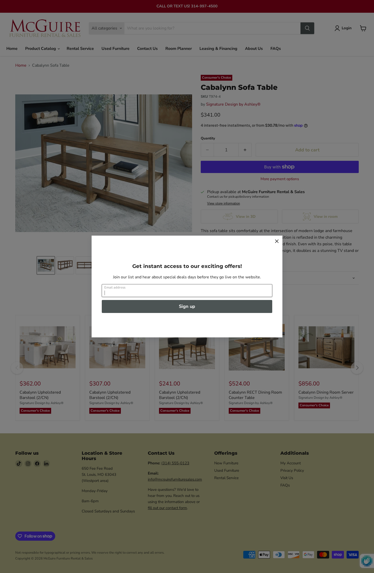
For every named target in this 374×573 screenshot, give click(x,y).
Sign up (187, 306)
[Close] (276, 241)
